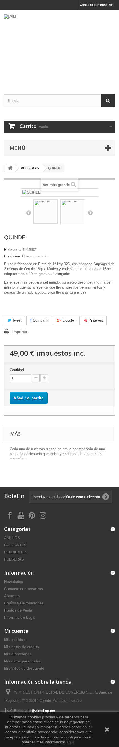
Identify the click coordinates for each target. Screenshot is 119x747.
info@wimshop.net (40, 711)
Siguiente (90, 212)
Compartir (40, 320)
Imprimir (19, 332)
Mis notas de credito (21, 647)
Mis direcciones (17, 654)
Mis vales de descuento (24, 668)
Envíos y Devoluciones (23, 603)
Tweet (16, 320)
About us (12, 596)
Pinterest (95, 320)
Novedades (13, 582)
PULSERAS (14, 559)
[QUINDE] (45, 212)
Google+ (68, 320)
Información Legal (19, 617)
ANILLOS (12, 538)
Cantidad (17, 370)
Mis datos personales (22, 661)
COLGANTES (15, 545)
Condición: (12, 256)
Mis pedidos (14, 640)
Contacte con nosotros (96, 4)
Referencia (12, 250)
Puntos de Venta (18, 610)
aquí (70, 742)
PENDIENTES (15, 552)
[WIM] (59, 47)
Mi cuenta (16, 631)
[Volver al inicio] (10, 168)
